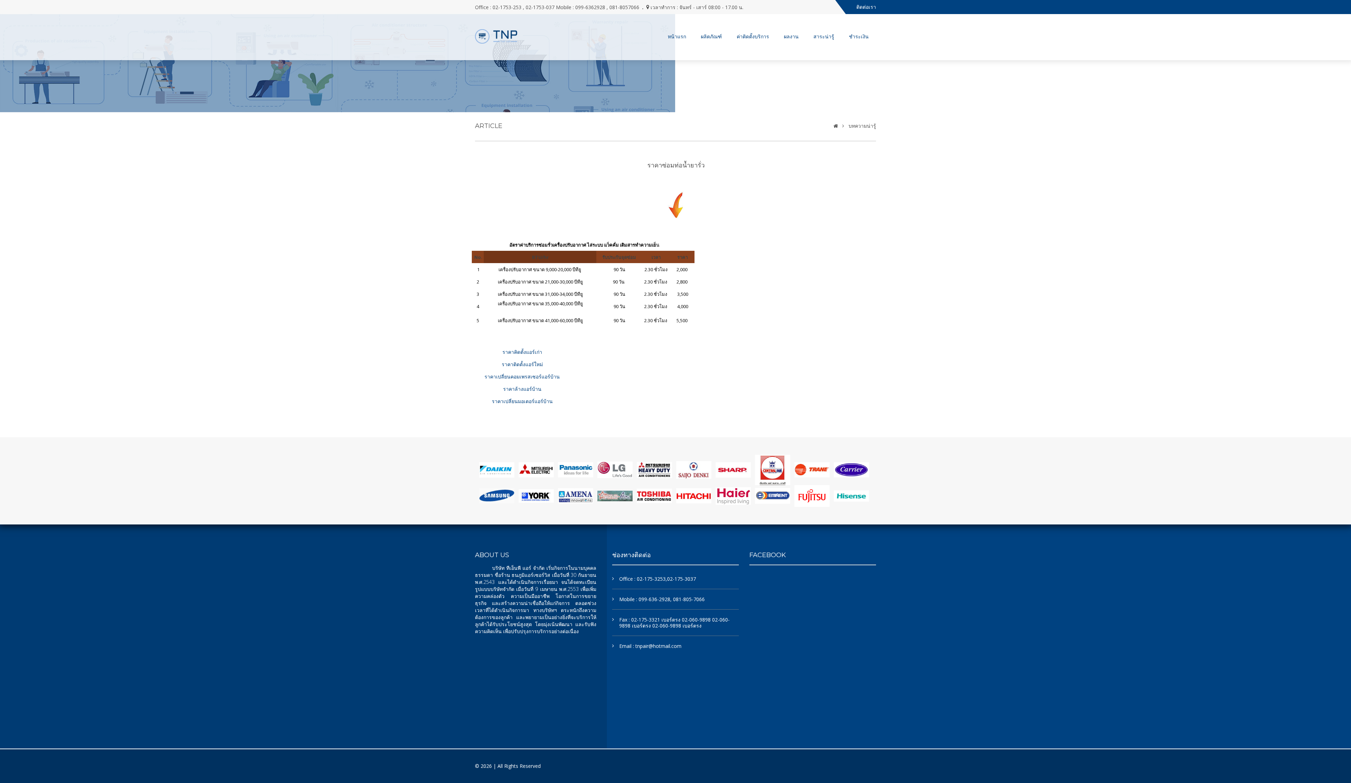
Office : (657, 579)
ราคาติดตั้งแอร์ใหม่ (522, 364)
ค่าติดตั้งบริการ (753, 36)
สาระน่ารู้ (823, 36)
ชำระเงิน (859, 36)
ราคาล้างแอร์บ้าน (522, 389)
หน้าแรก (677, 36)
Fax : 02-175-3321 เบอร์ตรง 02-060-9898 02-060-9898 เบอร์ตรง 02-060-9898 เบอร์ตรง (674, 623)
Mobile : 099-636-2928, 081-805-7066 (662, 599)
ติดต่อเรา (866, 7)
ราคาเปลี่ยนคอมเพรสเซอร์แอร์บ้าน (522, 376)
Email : (650, 646)
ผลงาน (791, 36)
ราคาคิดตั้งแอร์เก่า (522, 352)
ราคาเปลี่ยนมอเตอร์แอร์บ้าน (522, 401)
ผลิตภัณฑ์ (711, 36)
